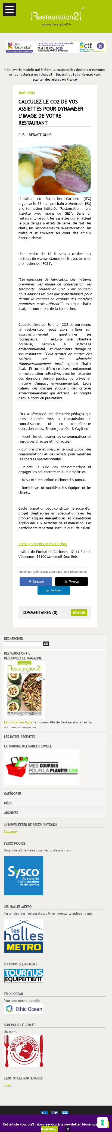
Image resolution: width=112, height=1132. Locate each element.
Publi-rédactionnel (75, 571)
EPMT (8, 1085)
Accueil (46, 75)
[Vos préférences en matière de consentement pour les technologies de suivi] (102, 1122)
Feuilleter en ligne (18, 722)
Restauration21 (56, 16)
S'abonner (11, 831)
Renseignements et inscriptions (42, 544)
